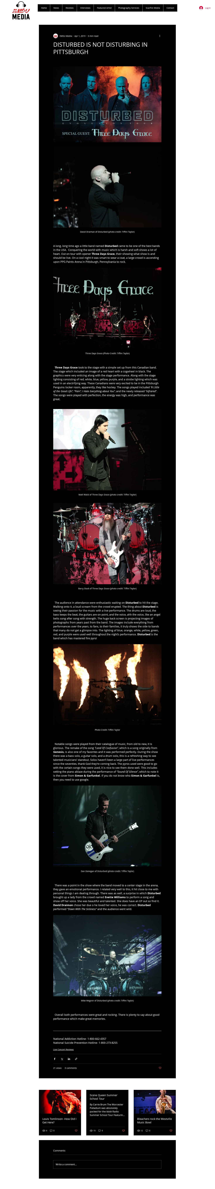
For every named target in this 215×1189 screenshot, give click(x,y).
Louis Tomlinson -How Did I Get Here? (59, 1120)
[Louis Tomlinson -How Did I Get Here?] (60, 1102)
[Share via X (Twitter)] (61, 1058)
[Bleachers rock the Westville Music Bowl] (155, 1102)
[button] (69, 8)
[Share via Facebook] (54, 1058)
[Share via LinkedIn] (69, 1058)
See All (172, 1084)
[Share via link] (76, 1058)
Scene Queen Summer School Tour (103, 1096)
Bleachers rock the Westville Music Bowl (154, 1120)
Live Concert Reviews (63, 1049)
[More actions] (159, 36)
